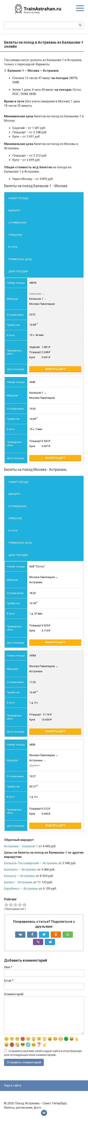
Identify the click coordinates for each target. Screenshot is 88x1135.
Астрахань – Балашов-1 (21, 846)
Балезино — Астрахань (20, 869)
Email (9, 981)
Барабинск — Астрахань (21, 888)
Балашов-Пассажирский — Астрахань (31, 863)
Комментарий (13, 994)
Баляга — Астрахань (18, 882)
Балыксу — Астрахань (19, 876)
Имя (8, 967)
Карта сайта (12, 1085)
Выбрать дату (55, 368)
